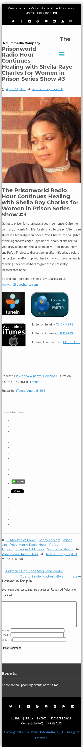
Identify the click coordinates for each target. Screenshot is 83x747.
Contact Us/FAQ (32, 723)
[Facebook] (21, 21)
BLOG (29, 718)
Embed (34, 381)
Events (41, 718)
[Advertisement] (42, 402)
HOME (16, 718)
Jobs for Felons (61, 718)
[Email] (70, 21)
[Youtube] (46, 21)
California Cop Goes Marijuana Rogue (34, 571)
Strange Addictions (30, 549)
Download (50, 376)
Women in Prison (60, 549)
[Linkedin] (29, 21)
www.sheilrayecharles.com (20, 284)
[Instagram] (54, 21)
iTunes (20, 390)
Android (32, 390)
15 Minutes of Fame (21, 540)
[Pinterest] (37, 21)
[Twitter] (13, 21)
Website (7, 639)
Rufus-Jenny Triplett (47, 89)
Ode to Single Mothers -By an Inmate (48, 576)
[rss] (62, 21)
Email (6, 634)
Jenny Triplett (49, 540)
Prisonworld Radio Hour (28, 545)
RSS (42, 390)
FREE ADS (55, 723)
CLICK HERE (64, 324)
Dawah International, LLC (28, 34)
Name (6, 630)
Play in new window (27, 376)
